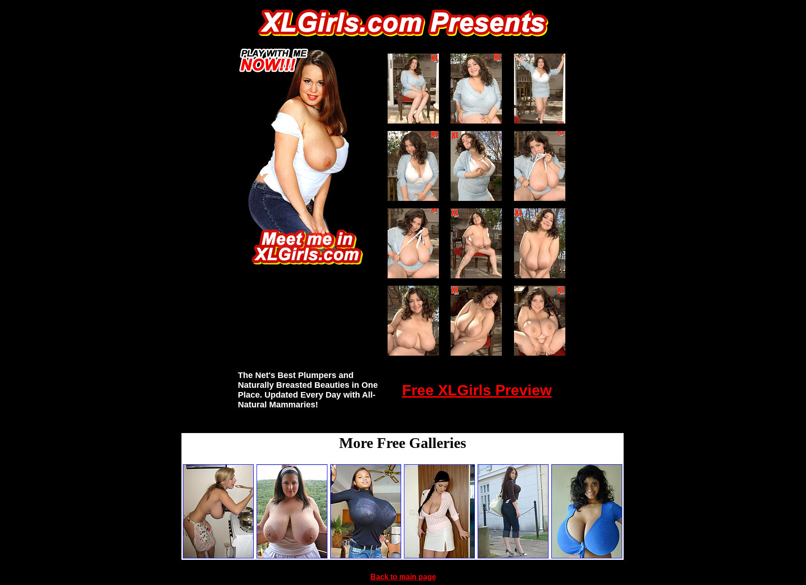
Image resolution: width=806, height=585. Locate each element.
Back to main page (403, 577)
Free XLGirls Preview (477, 390)
